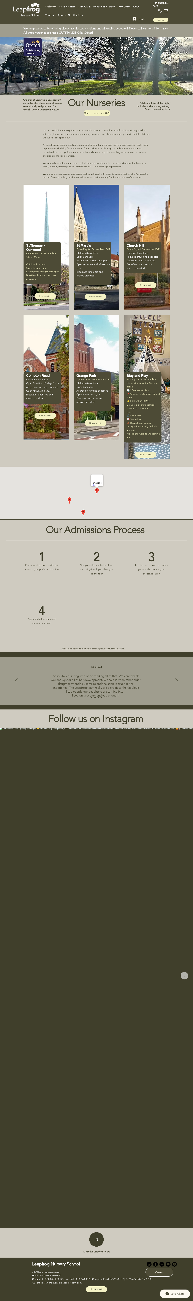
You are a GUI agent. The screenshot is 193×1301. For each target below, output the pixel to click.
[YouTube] (168, 1264)
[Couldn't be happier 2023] (98, 697)
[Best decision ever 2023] (91, 697)
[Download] (96, 1239)
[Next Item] (184, 975)
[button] (67, 7)
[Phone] (160, 11)
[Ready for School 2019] (101, 697)
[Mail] (166, 11)
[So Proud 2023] (95, 697)
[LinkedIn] (161, 1264)
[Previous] (16, 681)
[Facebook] (155, 1264)
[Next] (177, 681)
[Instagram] (149, 1264)
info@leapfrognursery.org (46, 1271)
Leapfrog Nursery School (56, 1264)
